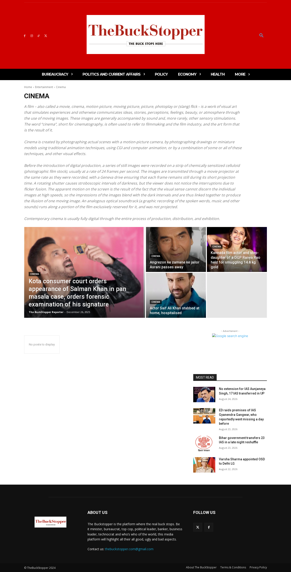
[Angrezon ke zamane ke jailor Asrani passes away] (176, 249)
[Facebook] (24, 35)
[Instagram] (31, 35)
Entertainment (44, 87)
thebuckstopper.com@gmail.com (129, 549)
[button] (261, 35)
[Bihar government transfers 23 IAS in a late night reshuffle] (204, 443)
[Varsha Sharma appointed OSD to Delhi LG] (204, 465)
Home (28, 87)
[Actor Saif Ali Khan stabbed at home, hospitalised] (176, 295)
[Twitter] (45, 35)
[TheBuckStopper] (146, 34)
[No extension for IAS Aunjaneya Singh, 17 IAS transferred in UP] (204, 394)
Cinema (34, 274)
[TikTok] (38, 35)
